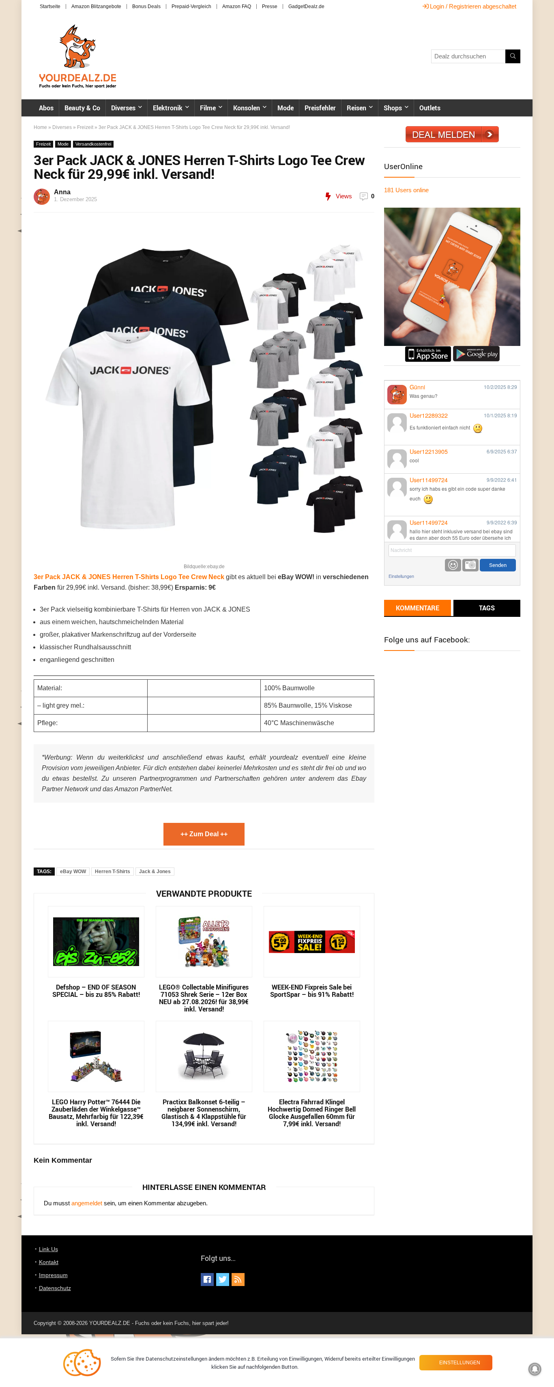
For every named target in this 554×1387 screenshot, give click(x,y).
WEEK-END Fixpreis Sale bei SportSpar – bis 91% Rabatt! (312, 990)
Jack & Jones (155, 871)
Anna (62, 192)
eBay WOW (73, 871)
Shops (393, 107)
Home (40, 127)
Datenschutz (55, 1288)
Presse (269, 6)
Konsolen (246, 107)
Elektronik (168, 107)
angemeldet (86, 1203)
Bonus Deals (146, 6)
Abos (46, 107)
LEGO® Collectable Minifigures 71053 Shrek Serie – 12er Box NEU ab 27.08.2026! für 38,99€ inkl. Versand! (204, 998)
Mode (285, 107)
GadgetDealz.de (306, 6)
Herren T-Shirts (112, 871)
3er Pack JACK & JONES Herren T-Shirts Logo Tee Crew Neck (129, 576)
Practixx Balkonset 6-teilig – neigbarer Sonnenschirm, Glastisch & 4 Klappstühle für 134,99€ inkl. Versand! (203, 1112)
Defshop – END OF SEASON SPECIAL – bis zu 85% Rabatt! (96, 990)
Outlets (429, 107)
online (406, 190)
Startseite (50, 6)
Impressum (53, 1275)
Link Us (48, 1249)
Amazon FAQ (236, 6)
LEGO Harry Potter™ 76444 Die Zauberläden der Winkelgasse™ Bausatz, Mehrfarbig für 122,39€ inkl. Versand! (96, 1112)
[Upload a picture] (470, 565)
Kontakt (48, 1262)
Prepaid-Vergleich (191, 6)
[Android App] (476, 349)
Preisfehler (320, 107)
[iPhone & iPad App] (428, 349)
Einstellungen (401, 576)
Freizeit (85, 127)
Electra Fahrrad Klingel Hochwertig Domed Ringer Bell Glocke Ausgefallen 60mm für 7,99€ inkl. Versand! (312, 1112)
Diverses (123, 107)
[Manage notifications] (534, 1369)
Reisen (356, 107)
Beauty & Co (82, 107)
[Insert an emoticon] (453, 565)
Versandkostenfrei (93, 144)
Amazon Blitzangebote (96, 6)
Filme (208, 107)
